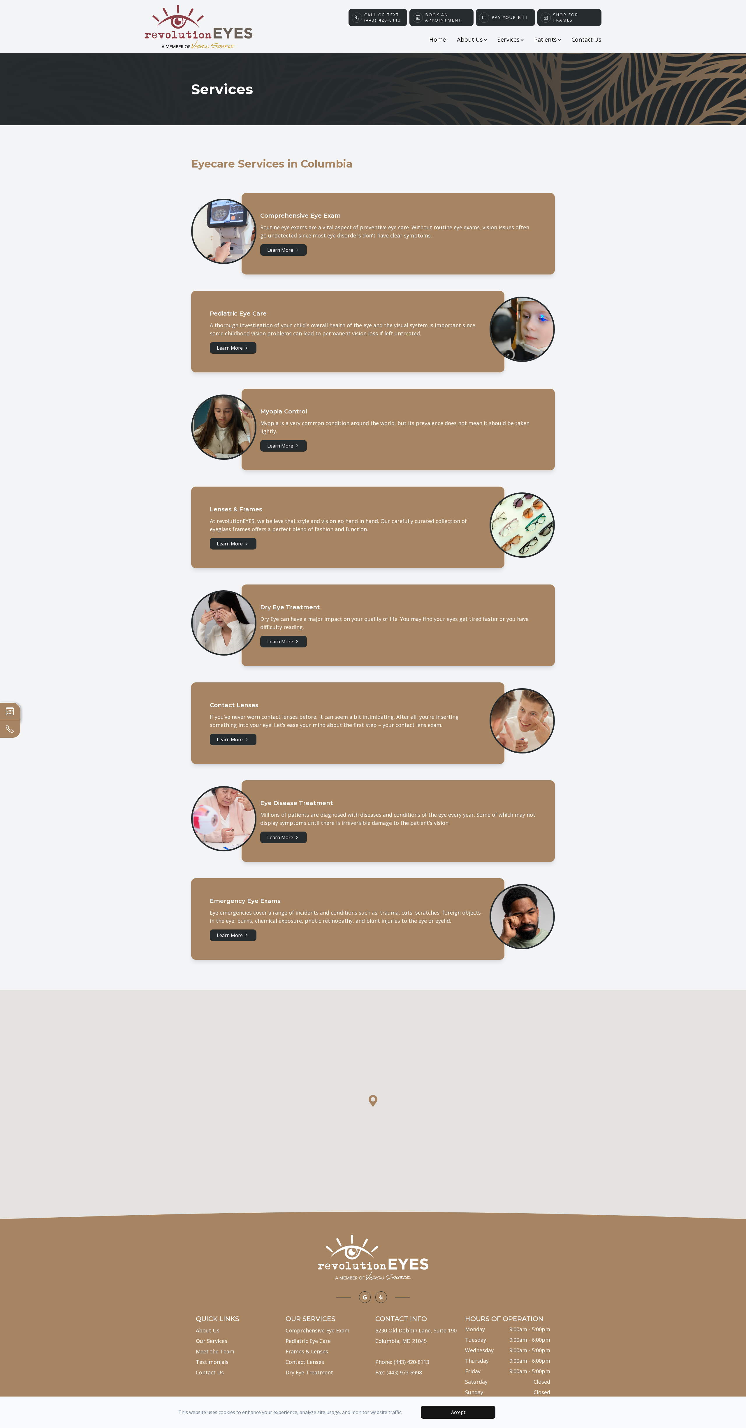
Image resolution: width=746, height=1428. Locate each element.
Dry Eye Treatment (309, 1372)
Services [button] (508, 39)
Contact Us (586, 39)
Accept (458, 1412)
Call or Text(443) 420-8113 (382, 17)
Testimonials (212, 1361)
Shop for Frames (565, 17)
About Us (207, 1330)
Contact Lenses (305, 1361)
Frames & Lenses (307, 1351)
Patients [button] (545, 39)
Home (437, 39)
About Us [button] (470, 39)
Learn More (280, 250)
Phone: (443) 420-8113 (402, 1361)
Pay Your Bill (510, 17)
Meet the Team (215, 1351)
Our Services (211, 1340)
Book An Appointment (443, 17)
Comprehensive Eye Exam (317, 1330)
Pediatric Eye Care (308, 1340)
